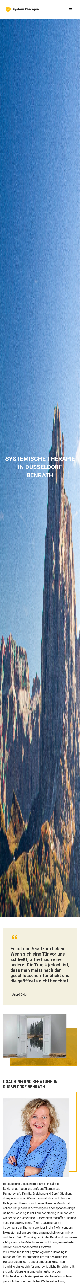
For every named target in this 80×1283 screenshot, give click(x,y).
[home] (21, 8)
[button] (70, 9)
